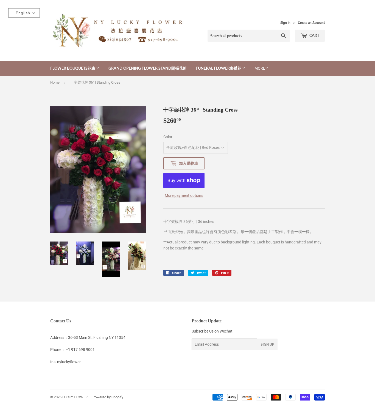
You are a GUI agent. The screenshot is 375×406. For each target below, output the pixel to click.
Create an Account (311, 23)
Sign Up (267, 344)
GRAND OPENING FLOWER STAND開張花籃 (147, 68)
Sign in (285, 23)
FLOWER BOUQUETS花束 (73, 68)
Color (167, 137)
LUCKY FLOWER (75, 397)
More (259, 68)
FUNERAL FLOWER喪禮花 (219, 68)
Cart (314, 35)
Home (55, 82)
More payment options (184, 195)
